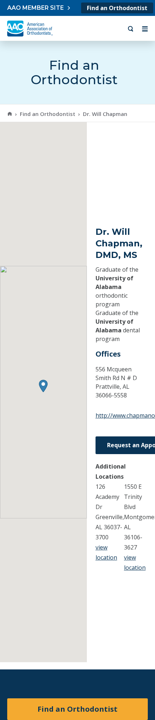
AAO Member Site (35, 7)
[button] (43, 386)
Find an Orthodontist (117, 8)
